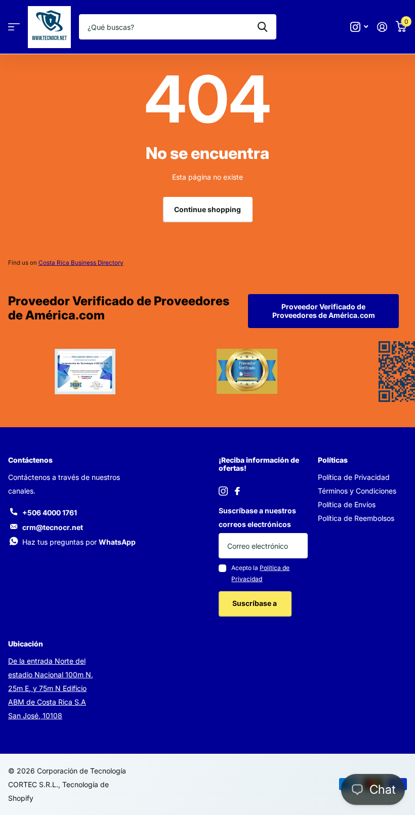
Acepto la (260, 573)
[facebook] (237, 491)
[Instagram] (223, 491)
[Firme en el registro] (382, 27)
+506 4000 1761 (49, 512)
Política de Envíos (347, 504)
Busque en (262, 26)
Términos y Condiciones (357, 490)
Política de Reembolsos (356, 518)
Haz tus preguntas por (79, 542)
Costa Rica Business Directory (80, 262)
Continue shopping (207, 209)
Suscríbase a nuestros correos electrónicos (257, 517)
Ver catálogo (14, 27)
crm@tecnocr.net (52, 527)
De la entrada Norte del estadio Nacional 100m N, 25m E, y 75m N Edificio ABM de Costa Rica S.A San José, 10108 (50, 688)
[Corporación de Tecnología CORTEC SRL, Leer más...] (359, 27)
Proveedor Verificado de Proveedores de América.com (323, 310)
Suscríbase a (255, 603)
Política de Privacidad (354, 477)
